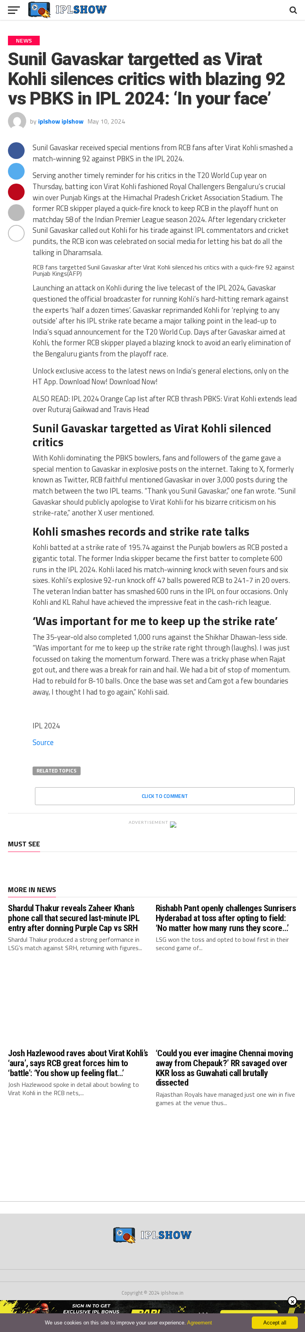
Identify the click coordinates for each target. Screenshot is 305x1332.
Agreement (199, 1323)
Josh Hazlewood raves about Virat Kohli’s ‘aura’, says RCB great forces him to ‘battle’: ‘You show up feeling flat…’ (78, 1063)
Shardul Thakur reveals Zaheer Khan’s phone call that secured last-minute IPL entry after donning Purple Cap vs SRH (74, 918)
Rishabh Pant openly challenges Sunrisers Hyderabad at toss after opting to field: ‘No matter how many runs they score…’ (226, 918)
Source (43, 742)
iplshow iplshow (60, 121)
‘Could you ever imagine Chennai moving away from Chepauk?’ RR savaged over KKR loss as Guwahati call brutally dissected (224, 1068)
